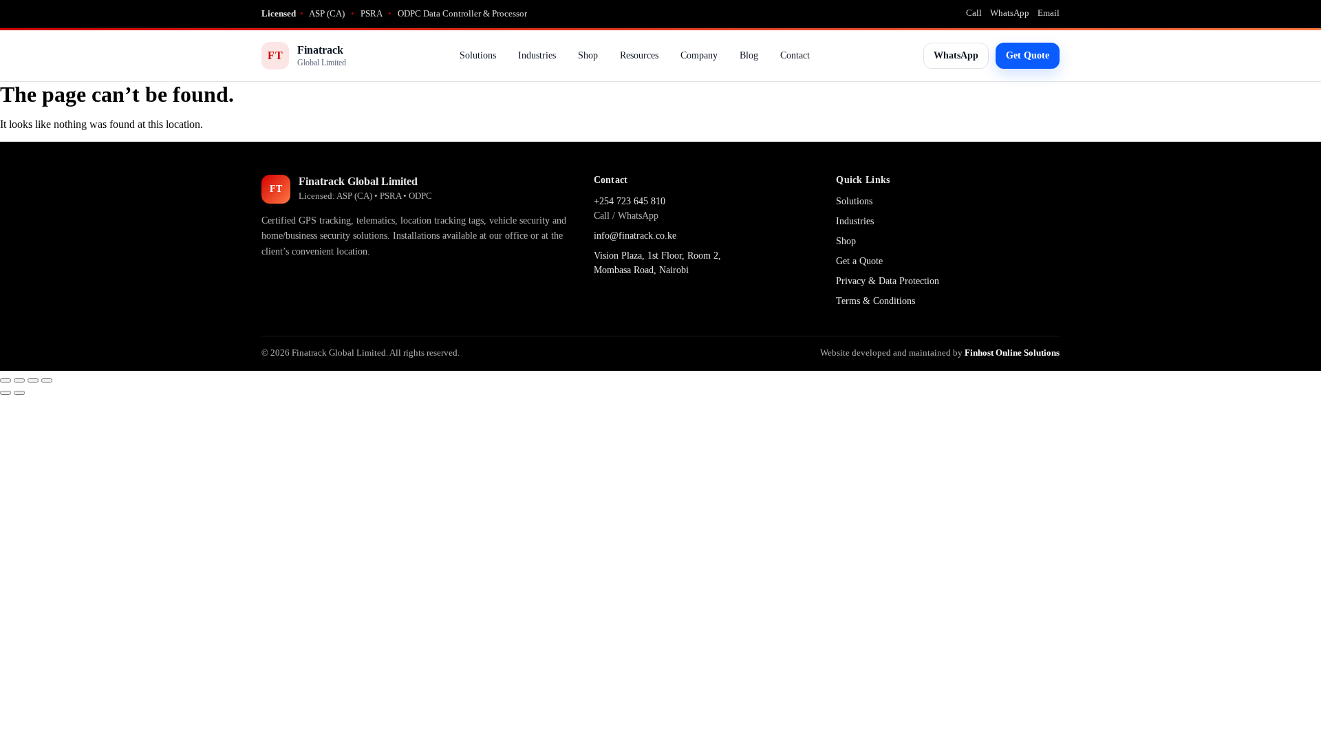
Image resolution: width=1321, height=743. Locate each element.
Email (1049, 13)
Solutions (478, 55)
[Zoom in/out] (5, 380)
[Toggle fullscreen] (19, 380)
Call (974, 13)
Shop (588, 55)
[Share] (33, 380)
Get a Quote (859, 261)
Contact (795, 55)
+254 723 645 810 (629, 201)
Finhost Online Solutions (1012, 352)
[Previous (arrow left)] (5, 393)
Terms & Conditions (875, 301)
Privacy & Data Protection (887, 281)
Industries (537, 55)
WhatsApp (1009, 13)
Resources (639, 55)
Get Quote (1027, 55)
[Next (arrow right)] (19, 393)
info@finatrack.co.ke (635, 235)
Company (699, 55)
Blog (749, 55)
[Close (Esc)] (46, 380)
